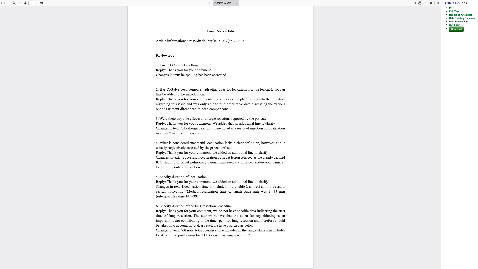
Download (456, 29)
